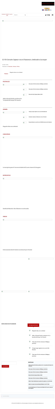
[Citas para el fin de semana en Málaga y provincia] (25, 85)
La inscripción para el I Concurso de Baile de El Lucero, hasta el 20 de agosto (22, 167)
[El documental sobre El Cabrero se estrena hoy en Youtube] (27, 233)
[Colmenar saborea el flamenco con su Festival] (25, 118)
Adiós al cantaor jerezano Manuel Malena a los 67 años (39, 384)
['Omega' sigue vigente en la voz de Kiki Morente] (25, 113)
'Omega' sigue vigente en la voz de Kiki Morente (38, 111)
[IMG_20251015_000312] (40, 259)
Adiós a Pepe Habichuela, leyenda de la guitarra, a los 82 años (40, 381)
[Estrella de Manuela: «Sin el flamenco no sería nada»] (27, 192)
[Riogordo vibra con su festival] (13, 118)
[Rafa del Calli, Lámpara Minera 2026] (25, 96)
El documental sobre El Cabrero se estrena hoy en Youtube (17, 249)
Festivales (10, 66)
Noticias (14, 66)
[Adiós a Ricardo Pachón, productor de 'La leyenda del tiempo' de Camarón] (13, 90)
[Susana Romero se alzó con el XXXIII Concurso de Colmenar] (25, 123)
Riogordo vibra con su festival (16, 72)
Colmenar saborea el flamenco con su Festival (37, 116)
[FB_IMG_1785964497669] (14, 291)
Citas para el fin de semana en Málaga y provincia (38, 83)
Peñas (18, 66)
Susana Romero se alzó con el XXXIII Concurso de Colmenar (40, 122)
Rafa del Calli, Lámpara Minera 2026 (35, 94)
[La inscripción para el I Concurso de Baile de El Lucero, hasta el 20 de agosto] (27, 151)
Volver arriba (6, 396)
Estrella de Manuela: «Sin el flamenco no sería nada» (16, 208)
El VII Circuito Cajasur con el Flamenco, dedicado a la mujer (24, 60)
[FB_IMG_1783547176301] (40, 291)
